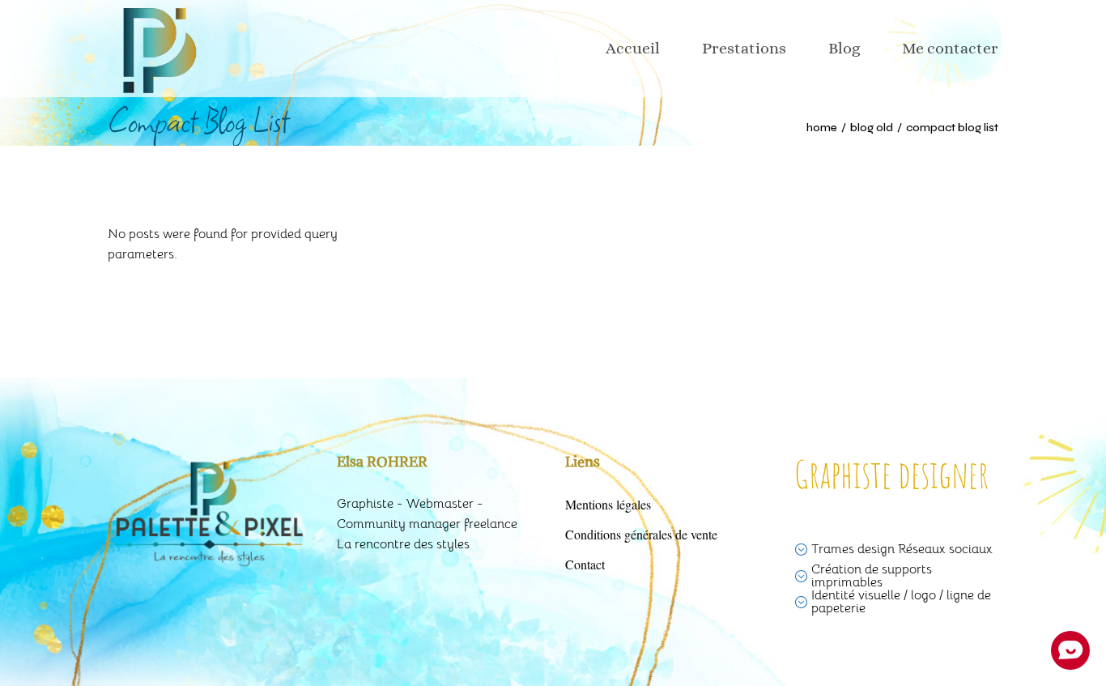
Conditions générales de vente (641, 534)
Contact (585, 564)
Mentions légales (608, 504)
